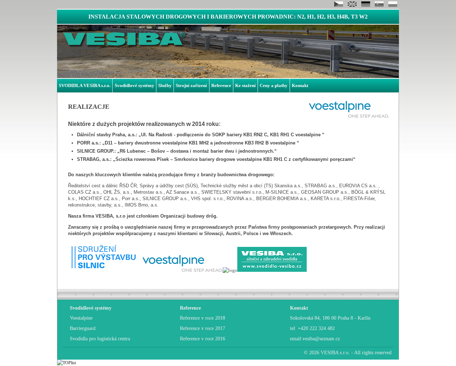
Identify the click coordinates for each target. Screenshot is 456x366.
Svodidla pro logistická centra (100, 338)
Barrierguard (82, 328)
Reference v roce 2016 (202, 338)
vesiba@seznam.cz (321, 338)
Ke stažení (245, 85)
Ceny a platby (273, 85)
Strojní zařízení (191, 85)
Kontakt (300, 85)
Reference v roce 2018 (202, 318)
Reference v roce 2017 (202, 328)
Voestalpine (81, 318)
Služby (165, 85)
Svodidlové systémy (134, 85)
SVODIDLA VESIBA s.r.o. (84, 85)
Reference (221, 85)
